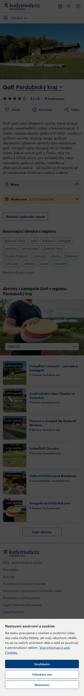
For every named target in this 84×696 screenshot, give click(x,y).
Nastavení (42, 685)
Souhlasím (42, 664)
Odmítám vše (42, 674)
